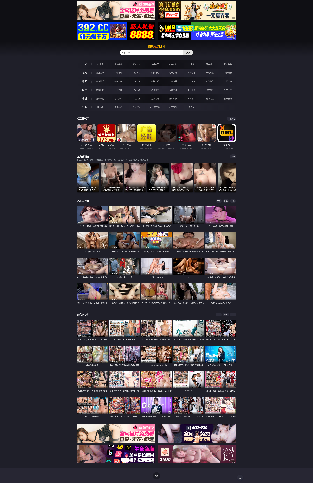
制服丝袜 (173, 81)
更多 (233, 201)
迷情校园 (173, 98)
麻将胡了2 (173, 64)
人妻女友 (137, 98)
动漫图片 (155, 90)
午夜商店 (118, 107)
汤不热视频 (155, 107)
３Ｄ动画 (155, 73)
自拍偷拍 (118, 73)
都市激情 (100, 98)
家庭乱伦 (118, 98)
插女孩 (100, 107)
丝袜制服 (191, 73)
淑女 (226, 314)
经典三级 (191, 81)
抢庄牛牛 (228, 64)
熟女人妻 (173, 73)
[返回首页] (240, 478)
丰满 (219, 314)
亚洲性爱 (100, 81)
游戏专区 (155, 64)
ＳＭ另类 (228, 73)
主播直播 (210, 73)
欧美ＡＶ (137, 73)
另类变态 (228, 81)
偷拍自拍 (118, 81)
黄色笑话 (210, 98)
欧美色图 (137, 90)
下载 (233, 156)
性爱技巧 (228, 98)
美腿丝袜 (173, 90)
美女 (219, 201)
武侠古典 (155, 98)
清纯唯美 (191, 90)
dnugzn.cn (156, 46)
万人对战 (137, 64)
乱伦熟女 (210, 81)
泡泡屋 (191, 107)
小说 (84, 98)
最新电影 (83, 314)
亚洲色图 (118, 90)
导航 (84, 107)
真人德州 (118, 64)
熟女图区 (210, 90)
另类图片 (228, 90)
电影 (84, 81)
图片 (84, 90)
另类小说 (191, 98)
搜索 (188, 52)
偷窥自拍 (100, 90)
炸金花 (191, 64)
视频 (84, 72)
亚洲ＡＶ (100, 73)
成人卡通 (137, 81)
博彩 (84, 64)
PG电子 (100, 64)
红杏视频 (173, 107)
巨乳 (226, 201)
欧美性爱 (155, 81)
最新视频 (83, 201)
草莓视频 (137, 107)
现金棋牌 (210, 64)
